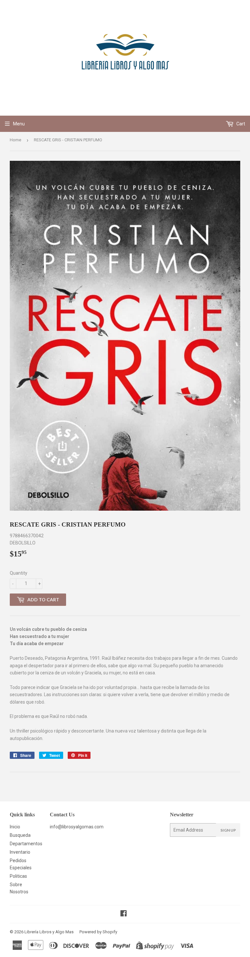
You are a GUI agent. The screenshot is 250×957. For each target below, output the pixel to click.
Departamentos (26, 843)
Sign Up (228, 830)
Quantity (18, 573)
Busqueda (20, 835)
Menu (19, 123)
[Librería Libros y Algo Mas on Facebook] (123, 914)
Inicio (15, 826)
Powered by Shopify (98, 931)
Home (15, 139)
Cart (240, 123)
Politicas (18, 876)
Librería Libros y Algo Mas (49, 931)
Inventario (20, 852)
